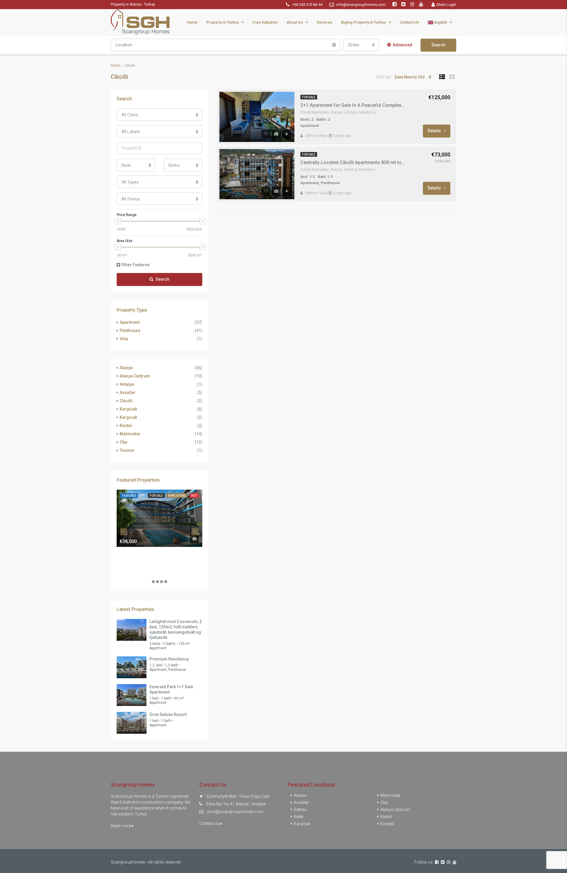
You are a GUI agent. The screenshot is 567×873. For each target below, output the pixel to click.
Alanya (126, 367)
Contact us (210, 823)
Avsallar (128, 392)
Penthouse (130, 330)
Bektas (300, 809)
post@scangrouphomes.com (235, 811)
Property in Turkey (222, 22)
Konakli (387, 823)
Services (324, 22)
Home (192, 22)
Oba (123, 442)
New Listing (177, 495)
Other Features (135, 264)
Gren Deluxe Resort (168, 714)
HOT (194, 495)
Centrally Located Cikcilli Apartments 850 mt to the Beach (352, 162)
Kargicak (128, 409)
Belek (299, 816)
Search (438, 44)
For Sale (308, 97)
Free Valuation (265, 22)
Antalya (127, 384)
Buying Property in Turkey (363, 22)
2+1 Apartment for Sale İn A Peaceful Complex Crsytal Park (352, 105)
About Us (294, 22)
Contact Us (409, 22)
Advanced (402, 44)
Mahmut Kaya (316, 136)
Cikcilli (126, 400)
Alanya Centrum (135, 376)
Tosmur (127, 450)
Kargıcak (128, 417)
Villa (124, 338)
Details (435, 130)
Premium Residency (169, 659)
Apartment (130, 322)
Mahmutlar (130, 433)
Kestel (126, 425)
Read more (121, 825)
